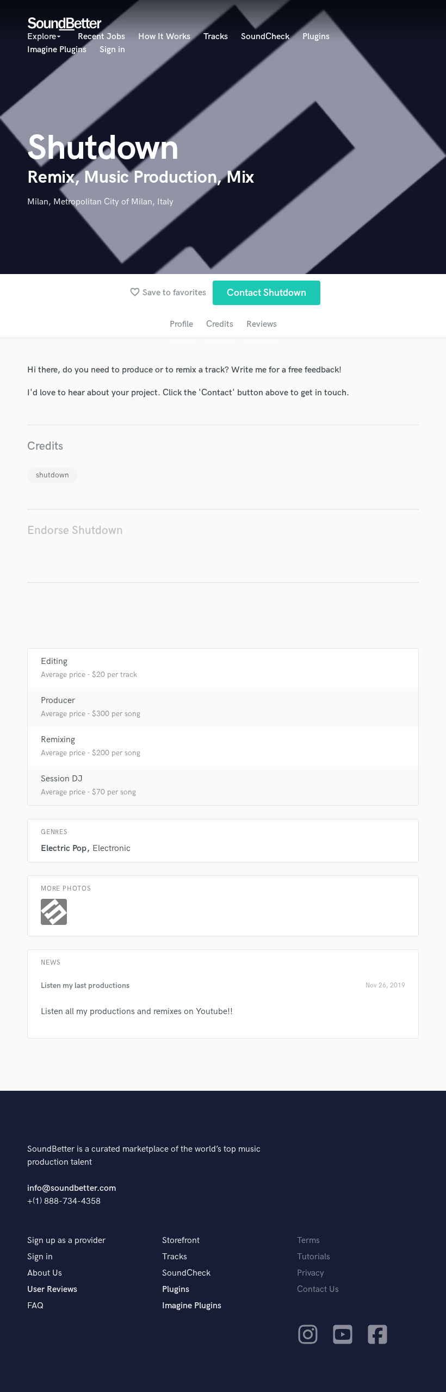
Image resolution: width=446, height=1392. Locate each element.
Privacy (310, 1273)
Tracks (215, 37)
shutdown (52, 475)
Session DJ (62, 779)
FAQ (35, 1306)
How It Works (164, 37)
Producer (58, 700)
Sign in (112, 50)
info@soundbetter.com (71, 1188)
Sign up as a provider (66, 1240)
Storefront (181, 1240)
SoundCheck (265, 37)
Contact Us (318, 1289)
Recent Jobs (101, 37)
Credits (219, 324)
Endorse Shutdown (75, 530)
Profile (181, 324)
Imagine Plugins (56, 50)
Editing (54, 661)
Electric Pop (63, 848)
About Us (44, 1273)
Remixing (58, 740)
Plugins (316, 37)
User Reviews (52, 1289)
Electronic (111, 848)
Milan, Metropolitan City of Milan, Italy (100, 202)
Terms (308, 1240)
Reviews (261, 324)
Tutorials (313, 1257)
